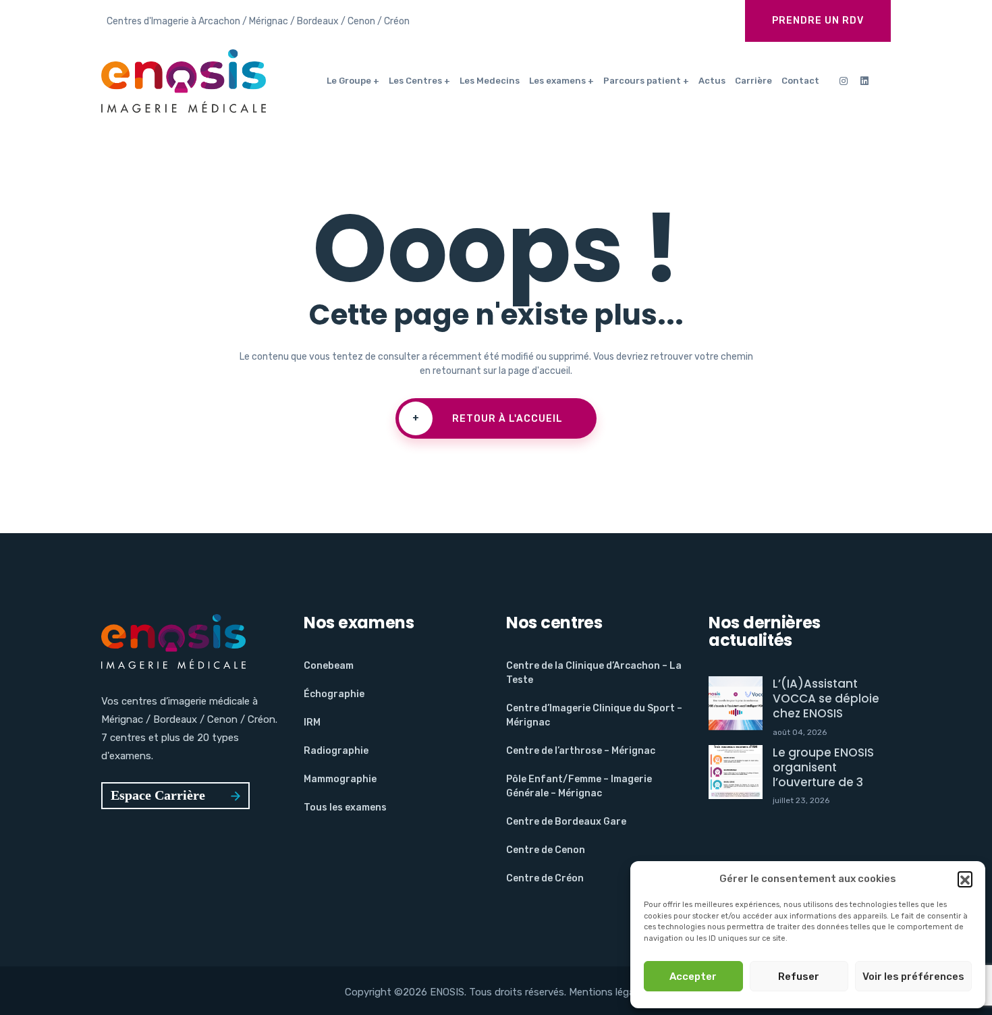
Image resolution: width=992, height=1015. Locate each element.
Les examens (557, 81)
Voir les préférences (913, 976)
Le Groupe (349, 81)
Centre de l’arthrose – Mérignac (580, 751)
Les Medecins (490, 81)
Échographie (334, 694)
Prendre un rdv (818, 20)
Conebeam (329, 665)
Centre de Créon (545, 878)
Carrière (753, 81)
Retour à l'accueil (487, 418)
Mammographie (340, 779)
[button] (965, 878)
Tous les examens (345, 807)
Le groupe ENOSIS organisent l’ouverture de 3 (823, 767)
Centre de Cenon (545, 850)
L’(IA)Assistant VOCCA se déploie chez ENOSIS (826, 698)
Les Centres (415, 81)
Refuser (798, 976)
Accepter (693, 976)
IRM (312, 722)
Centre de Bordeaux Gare (566, 821)
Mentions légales (608, 992)
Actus (711, 81)
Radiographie (336, 751)
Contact (800, 81)
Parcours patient (642, 81)
